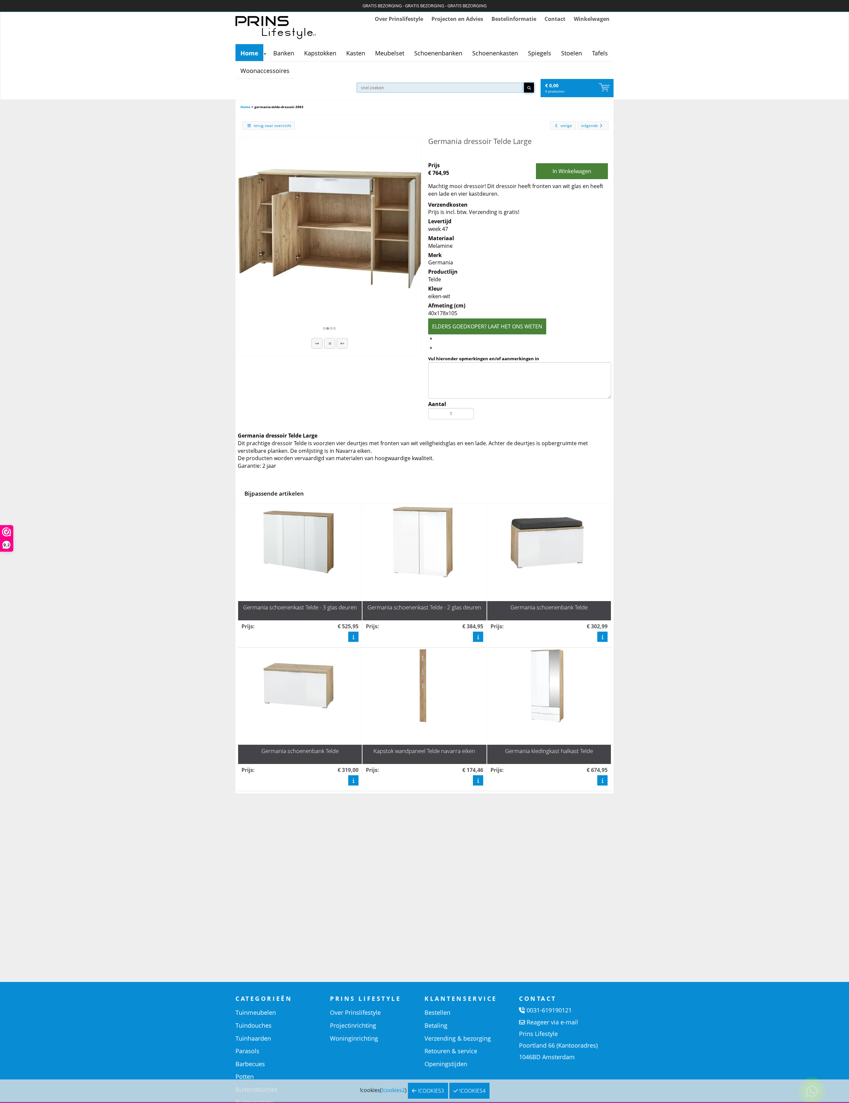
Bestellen (437, 1012)
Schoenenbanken (438, 53)
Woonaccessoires (265, 71)
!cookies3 (430, 1090)
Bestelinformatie (513, 19)
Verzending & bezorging (457, 1038)
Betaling (435, 1025)
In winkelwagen (572, 171)
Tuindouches (253, 1025)
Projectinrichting (353, 1025)
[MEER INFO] (353, 637)
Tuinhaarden (253, 1038)
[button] (317, 343)
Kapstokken (320, 53)
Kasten (355, 53)
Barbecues (250, 1064)
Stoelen (571, 53)
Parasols (247, 1051)
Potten (244, 1076)
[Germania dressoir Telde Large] (329, 228)
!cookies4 (472, 1090)
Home (249, 53)
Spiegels (539, 53)
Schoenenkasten (495, 53)
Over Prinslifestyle (399, 19)
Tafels (600, 53)
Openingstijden (445, 1064)
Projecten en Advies (457, 19)
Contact (555, 19)
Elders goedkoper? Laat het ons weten (487, 326)
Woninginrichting (354, 1038)
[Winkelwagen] (605, 87)
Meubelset (389, 53)
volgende (589, 125)
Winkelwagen (592, 19)
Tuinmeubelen (255, 1012)
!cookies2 (393, 1090)
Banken (283, 53)
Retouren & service (450, 1051)
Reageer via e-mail (552, 1022)
